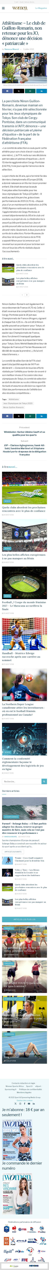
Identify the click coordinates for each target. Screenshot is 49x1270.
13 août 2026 (8, 773)
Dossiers (9, 1034)
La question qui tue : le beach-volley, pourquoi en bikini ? (22, 949)
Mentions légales (24, 1092)
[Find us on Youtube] (29, 1103)
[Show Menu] (3, 8)
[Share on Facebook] (7, 91)
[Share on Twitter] (18, 91)
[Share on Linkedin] (41, 91)
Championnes (11, 817)
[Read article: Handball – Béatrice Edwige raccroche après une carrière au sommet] (24, 634)
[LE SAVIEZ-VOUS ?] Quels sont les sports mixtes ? (23, 984)
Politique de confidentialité (30, 1089)
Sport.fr (29, 1086)
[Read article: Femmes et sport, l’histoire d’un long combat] (24, 1047)
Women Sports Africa (15, 1086)
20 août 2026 (8, 613)
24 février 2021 (11, 1025)
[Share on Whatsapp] (30, 91)
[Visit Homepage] (20, 8)
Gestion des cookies (24, 1100)
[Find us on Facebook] (24, 1103)
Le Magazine (41, 8)
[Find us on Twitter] (15, 1103)
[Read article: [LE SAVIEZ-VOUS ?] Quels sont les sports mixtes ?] (24, 976)
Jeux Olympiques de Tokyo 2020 (18, 403)
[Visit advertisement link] (24, 1266)
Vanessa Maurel (11, 49)
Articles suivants (14, 852)
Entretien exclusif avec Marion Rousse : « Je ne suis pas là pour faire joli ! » (23, 1018)
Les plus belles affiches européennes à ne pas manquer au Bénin (30, 281)
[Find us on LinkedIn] (34, 1103)
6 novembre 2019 (11, 955)
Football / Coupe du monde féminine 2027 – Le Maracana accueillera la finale (24, 606)
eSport (38, 1086)
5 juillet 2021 (28, 49)
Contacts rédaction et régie (23, 1083)
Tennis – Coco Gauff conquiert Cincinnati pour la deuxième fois (29, 859)
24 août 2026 (23, 273)
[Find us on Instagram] (20, 1103)
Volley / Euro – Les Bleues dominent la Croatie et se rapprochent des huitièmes (27, 873)
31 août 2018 (10, 990)
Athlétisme (14, 399)
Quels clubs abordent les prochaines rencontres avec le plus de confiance (30, 267)
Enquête (9, 928)
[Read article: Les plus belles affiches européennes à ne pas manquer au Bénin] (8, 281)
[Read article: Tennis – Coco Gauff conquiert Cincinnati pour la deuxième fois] (7, 861)
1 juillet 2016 (10, 1061)
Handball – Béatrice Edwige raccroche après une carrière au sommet (21, 657)
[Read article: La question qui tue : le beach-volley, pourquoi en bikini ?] (24, 941)
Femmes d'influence (14, 999)
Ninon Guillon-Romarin (13, 407)
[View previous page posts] (22, 295)
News (7, 501)
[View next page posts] (27, 295)
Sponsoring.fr (10, 1089)
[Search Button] (44, 781)
